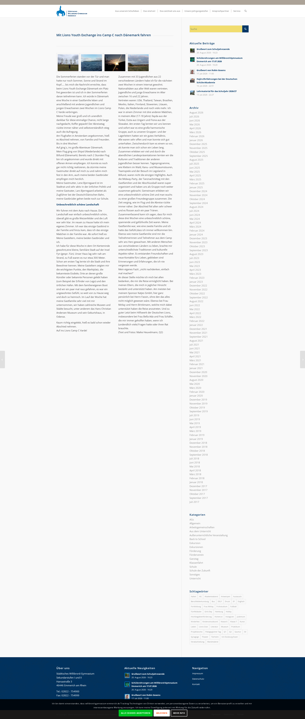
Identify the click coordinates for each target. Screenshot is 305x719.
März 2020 (195, 387)
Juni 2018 (195, 462)
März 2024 (195, 226)
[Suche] (245, 11)
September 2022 (199, 297)
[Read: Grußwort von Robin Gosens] (192, 72)
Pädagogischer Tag (213, 632)
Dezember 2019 (198, 399)
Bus (213, 601)
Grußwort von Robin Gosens (211, 70)
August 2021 (196, 340)
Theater (205, 637)
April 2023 (195, 269)
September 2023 (199, 250)
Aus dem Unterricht (200, 531)
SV (245, 632)
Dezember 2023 (198, 238)
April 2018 (195, 470)
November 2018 (198, 446)
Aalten (193, 596)
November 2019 (198, 403)
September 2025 (199, 155)
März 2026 (195, 132)
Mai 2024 (195, 218)
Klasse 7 (233, 621)
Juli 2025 (194, 163)
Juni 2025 (195, 167)
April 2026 (195, 128)
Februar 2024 (197, 230)
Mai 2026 (195, 124)
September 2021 (199, 336)
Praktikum (235, 626)
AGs (192, 519)
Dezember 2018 (198, 442)
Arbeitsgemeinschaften (202, 527)
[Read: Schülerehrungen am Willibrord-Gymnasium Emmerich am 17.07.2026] (192, 59)
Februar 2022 (197, 320)
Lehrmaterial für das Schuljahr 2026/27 (217, 91)
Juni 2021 (195, 348)
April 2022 (195, 313)
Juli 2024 (194, 210)
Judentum (241, 616)
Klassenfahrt (196, 562)
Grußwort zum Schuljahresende (213, 49)
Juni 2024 (195, 214)
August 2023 (196, 254)
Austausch (237, 596)
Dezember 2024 (198, 191)
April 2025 (195, 175)
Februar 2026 (197, 136)
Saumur (238, 632)
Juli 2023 (194, 258)
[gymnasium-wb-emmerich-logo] (71, 11)
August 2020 (196, 379)
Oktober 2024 (197, 199)
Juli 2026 (194, 116)
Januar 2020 (196, 395)
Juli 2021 (194, 344)
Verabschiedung (197, 642)
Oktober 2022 (197, 293)
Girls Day (208, 611)
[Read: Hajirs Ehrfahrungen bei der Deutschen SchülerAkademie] (192, 80)
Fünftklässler (196, 611)
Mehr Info (179, 713)
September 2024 (199, 203)
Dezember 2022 (198, 285)
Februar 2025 (197, 183)
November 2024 (198, 195)
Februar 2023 (197, 277)
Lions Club (203, 626)
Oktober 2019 (197, 407)
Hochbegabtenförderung (201, 616)
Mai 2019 (195, 423)
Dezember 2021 (198, 328)
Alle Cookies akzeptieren (135, 713)
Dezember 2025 (198, 144)
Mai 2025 (195, 171)
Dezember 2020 (198, 372)
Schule (193, 566)
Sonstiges (195, 574)
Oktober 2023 (197, 246)
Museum (224, 626)
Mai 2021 (195, 352)
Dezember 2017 (198, 486)
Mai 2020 (195, 383)
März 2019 (195, 431)
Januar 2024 (196, 234)
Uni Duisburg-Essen (230, 637)
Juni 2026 (195, 120)
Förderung (195, 551)
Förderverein (197, 554)
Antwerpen (225, 596)
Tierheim (215, 637)
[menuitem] (127, 11)
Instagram (230, 616)
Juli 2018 (194, 458)
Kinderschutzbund (210, 621)
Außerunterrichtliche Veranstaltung (209, 535)
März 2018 (195, 474)
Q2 (230, 632)
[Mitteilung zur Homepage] (2, 359)
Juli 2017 (194, 501)
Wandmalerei (212, 642)
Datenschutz (198, 678)
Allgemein (195, 523)
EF (234, 601)
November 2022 (198, 289)
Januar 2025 (196, 187)
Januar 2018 (196, 482)
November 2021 (198, 332)
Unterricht (195, 578)
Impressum (197, 673)
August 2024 (196, 206)
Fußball (233, 606)
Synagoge (195, 637)
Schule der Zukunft (200, 570)
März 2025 (195, 179)
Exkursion (195, 543)
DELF (220, 601)
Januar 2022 (196, 324)
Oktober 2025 (197, 151)
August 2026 (196, 112)
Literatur (214, 626)
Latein (193, 626)
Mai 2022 (195, 309)
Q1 (225, 632)
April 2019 (195, 427)
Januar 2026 (196, 140)
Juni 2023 (195, 262)
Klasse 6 (224, 621)
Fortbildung (196, 606)
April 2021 (195, 356)
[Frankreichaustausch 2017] (302, 359)
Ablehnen (161, 713)
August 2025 (196, 159)
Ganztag (194, 558)
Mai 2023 (195, 266)
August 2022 (196, 301)
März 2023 (195, 273)
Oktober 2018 (197, 450)
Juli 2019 (194, 415)
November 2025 (198, 147)
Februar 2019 (197, 435)
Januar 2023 (196, 281)
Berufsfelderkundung (200, 601)
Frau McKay (209, 606)
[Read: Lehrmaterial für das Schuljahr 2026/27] (192, 93)
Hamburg (219, 611)
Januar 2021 (196, 368)
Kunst (242, 621)
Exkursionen (196, 547)
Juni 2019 (195, 419)
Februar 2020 (197, 391)
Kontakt (196, 684)
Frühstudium (222, 606)
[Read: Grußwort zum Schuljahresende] (192, 51)
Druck (227, 601)
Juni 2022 (195, 305)
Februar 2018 (197, 478)
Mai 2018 (195, 466)
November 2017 (198, 490)
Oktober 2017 (197, 493)
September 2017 (199, 497)
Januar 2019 (196, 439)
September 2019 (199, 411)
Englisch (241, 601)
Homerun (219, 616)
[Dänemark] (68, 62)
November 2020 (198, 376)
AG (200, 596)
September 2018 (199, 454)
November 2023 (198, 242)
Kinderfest (195, 621)
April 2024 (195, 222)
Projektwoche (196, 632)
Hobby (228, 611)
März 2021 (195, 360)
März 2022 (195, 317)
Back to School (198, 539)
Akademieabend (211, 596)
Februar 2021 (197, 364)
